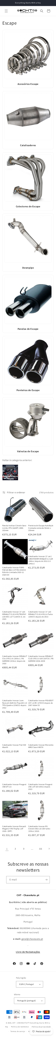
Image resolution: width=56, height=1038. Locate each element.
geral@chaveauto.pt (32, 938)
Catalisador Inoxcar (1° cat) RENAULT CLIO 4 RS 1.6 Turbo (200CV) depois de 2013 (40, 614)
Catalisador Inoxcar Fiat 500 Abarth (14, 746)
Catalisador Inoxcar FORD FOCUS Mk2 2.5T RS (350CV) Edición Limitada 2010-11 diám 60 (14, 571)
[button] (6, 11)
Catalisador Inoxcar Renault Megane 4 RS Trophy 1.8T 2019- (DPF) (14, 828)
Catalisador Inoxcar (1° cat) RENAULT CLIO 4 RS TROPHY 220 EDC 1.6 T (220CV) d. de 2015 (14, 615)
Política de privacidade (41, 1027)
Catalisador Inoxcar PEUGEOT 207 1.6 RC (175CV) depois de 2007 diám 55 (40, 702)
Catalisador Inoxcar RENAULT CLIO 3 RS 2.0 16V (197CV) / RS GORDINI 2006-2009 (41, 658)
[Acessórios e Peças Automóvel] (10, 480)
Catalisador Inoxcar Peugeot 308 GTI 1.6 (14, 785)
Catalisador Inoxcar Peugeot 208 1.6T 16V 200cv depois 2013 (40, 786)
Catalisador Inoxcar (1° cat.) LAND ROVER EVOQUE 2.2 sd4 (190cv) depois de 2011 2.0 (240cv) (40, 560)
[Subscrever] (46, 879)
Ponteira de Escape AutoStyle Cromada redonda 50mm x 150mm (40, 527)
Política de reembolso (20, 1027)
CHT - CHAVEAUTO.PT (21, 1023)
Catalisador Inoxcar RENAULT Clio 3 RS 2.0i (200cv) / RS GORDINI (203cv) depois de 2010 (14, 660)
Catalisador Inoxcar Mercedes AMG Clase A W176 (41, 746)
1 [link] (7, 848)
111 (40, 848)
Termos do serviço (17, 1031)
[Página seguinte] (49, 848)
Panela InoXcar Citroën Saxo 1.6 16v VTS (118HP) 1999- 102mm (14, 527)
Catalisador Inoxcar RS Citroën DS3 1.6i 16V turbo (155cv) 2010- (39, 828)
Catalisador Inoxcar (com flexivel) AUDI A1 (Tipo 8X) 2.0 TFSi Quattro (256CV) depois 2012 (14, 704)
